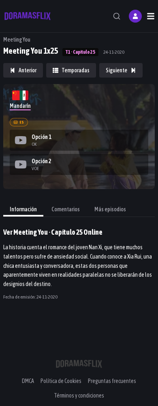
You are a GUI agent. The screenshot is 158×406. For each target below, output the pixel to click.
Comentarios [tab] (65, 209)
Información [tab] (23, 209)
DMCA (28, 381)
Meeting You (16, 39)
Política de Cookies (61, 381)
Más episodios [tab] (110, 209)
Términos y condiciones (79, 395)
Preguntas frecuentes (112, 381)
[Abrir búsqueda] (116, 16)
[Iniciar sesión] (135, 16)
